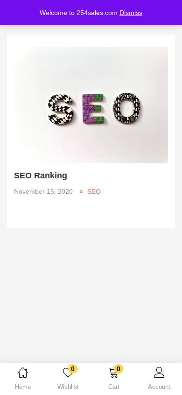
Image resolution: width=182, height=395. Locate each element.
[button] (114, 380)
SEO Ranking (40, 175)
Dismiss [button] (130, 12)
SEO (94, 191)
